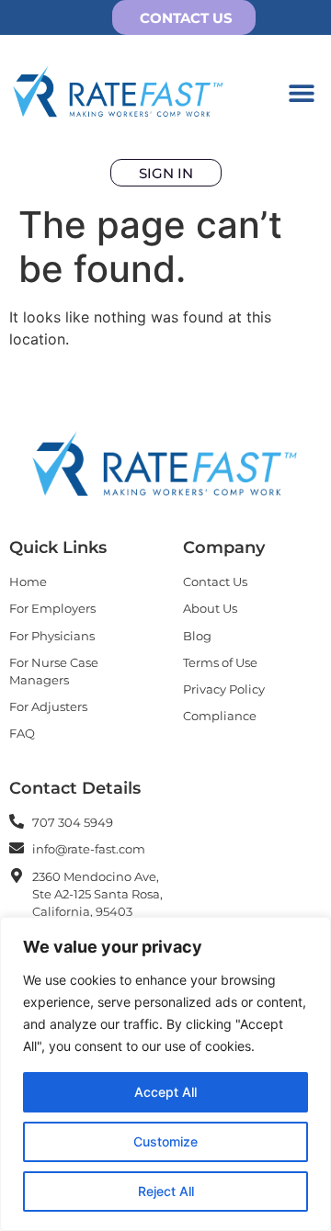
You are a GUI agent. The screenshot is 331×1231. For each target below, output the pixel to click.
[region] (165, 1074)
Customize (165, 1141)
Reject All (166, 1191)
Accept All (165, 1092)
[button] (301, 92)
